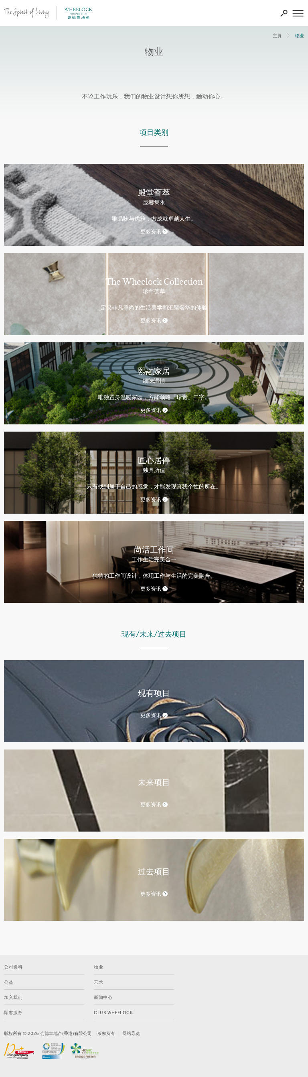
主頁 (277, 35)
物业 (299, 35)
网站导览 (131, 1033)
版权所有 (106, 1033)
